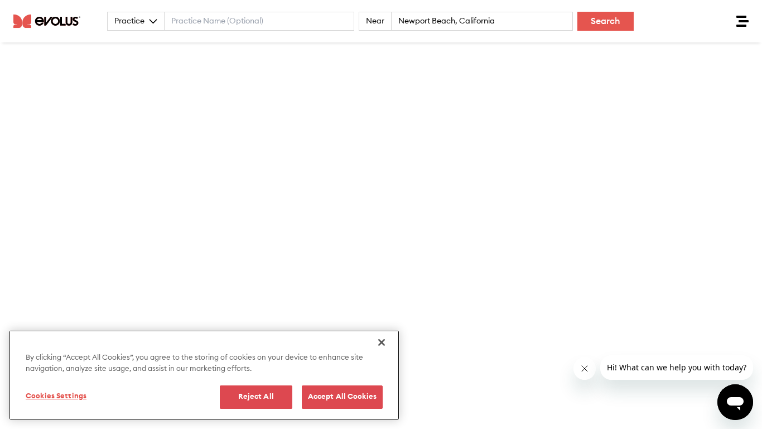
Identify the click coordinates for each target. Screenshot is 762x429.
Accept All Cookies (342, 397)
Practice (129, 21)
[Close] (381, 342)
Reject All (256, 397)
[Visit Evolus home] (50, 21)
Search (605, 21)
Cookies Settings (56, 396)
